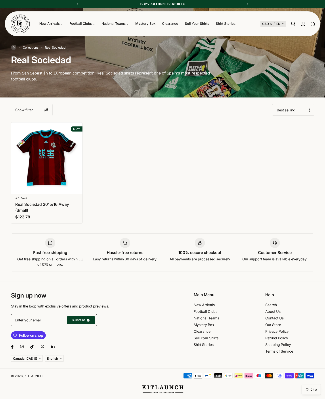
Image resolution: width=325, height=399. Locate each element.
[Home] (14, 47)
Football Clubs (205, 311)
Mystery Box (145, 23)
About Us (273, 311)
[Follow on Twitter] (42, 347)
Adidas (21, 198)
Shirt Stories (225, 23)
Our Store (273, 325)
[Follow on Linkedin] (53, 347)
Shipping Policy (278, 344)
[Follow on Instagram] (22, 347)
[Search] (293, 24)
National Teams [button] (113, 23)
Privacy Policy (277, 331)
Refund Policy (276, 338)
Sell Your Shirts (197, 23)
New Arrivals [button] (49, 23)
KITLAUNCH (33, 376)
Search (271, 305)
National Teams (206, 318)
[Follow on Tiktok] (32, 347)
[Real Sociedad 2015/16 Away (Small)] (46, 158)
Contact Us (274, 318)
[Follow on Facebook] (12, 347)
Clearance (170, 23)
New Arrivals (204, 305)
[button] (273, 24)
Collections (30, 47)
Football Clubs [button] (80, 23)
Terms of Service (279, 351)
